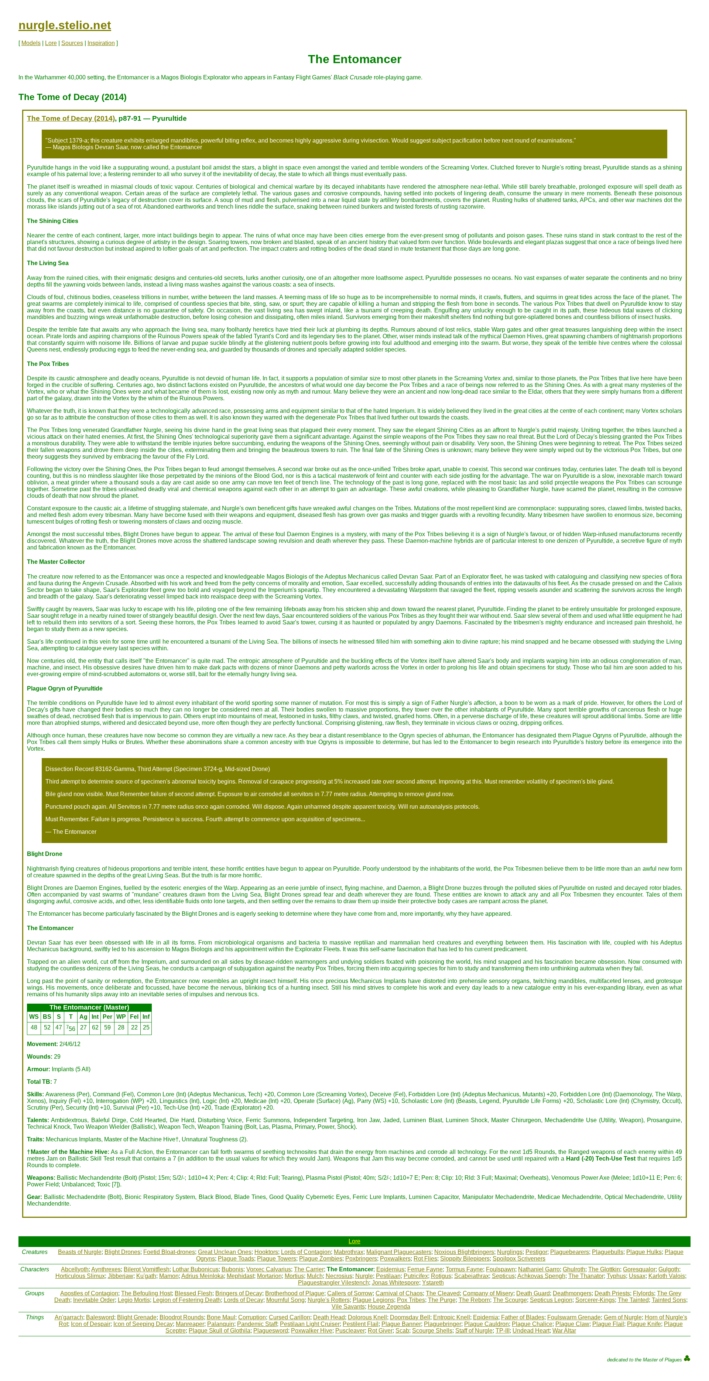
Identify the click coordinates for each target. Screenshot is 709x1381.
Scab (402, 1330)
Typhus (616, 1276)
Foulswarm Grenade (574, 1317)
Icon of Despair (90, 1324)
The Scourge (510, 1300)
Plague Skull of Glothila (219, 1330)
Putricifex (416, 1276)
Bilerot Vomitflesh (146, 1269)
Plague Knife (644, 1324)
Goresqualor (639, 1269)
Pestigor (536, 1252)
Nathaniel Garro (539, 1269)
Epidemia (485, 1317)
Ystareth (433, 1282)
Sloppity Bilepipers (465, 1258)
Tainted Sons (669, 1300)
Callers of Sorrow (350, 1293)
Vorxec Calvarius (268, 1269)
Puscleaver (350, 1330)
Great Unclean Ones (224, 1252)
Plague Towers (276, 1258)
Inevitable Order (94, 1300)
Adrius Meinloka (202, 1276)
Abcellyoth (75, 1269)
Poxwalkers (395, 1258)
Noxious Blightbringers (464, 1252)
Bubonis (232, 1269)
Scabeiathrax (471, 1276)
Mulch (315, 1276)
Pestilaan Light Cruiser (310, 1324)
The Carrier (309, 1269)
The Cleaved (443, 1293)
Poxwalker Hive (311, 1330)
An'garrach (69, 1317)
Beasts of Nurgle (80, 1252)
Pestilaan (388, 1276)
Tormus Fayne (464, 1269)
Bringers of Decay (238, 1293)
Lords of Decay (243, 1300)
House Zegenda (389, 1306)
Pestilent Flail (361, 1324)
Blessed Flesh (193, 1293)
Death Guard (533, 1293)
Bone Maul (221, 1317)
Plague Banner (401, 1324)
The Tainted (633, 1300)
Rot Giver (380, 1330)
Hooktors (266, 1252)
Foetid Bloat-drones (169, 1252)
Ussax (637, 1276)
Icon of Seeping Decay (143, 1324)
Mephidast (240, 1276)
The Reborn (474, 1300)
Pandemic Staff (257, 1324)
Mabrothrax (348, 1252)
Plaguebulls (607, 1252)
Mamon (169, 1276)
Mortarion (269, 1276)
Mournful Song (285, 1300)
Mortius (294, 1276)
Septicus (503, 1276)
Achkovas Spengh (541, 1276)
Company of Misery (488, 1293)
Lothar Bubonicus (195, 1269)
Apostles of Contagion (89, 1293)
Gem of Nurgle (623, 1317)
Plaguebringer (442, 1324)
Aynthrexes (106, 1269)
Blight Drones (122, 1252)
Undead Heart (531, 1330)
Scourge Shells (432, 1330)
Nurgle (364, 1276)
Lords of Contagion (306, 1252)
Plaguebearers (569, 1252)
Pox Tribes (411, 1300)
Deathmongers (572, 1293)
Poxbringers (361, 1258)
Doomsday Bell (410, 1317)
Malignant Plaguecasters (398, 1252)
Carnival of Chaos (399, 1293)
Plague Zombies (320, 1258)
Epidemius (390, 1269)
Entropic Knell (451, 1317)
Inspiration (101, 43)
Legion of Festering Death (187, 1300)
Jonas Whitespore (395, 1282)
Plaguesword (270, 1330)
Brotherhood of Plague (294, 1293)
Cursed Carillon (289, 1317)
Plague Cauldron (486, 1324)
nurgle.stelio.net (64, 25)
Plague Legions (373, 1300)
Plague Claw (572, 1324)
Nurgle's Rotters (329, 1300)
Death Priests (612, 1293)
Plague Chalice (532, 1324)
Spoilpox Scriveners (519, 1258)
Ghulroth (574, 1269)
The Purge (442, 1300)
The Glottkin (604, 1269)
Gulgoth (668, 1269)
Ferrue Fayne (425, 1269)
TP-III (503, 1330)
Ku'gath (146, 1276)
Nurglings (510, 1252)
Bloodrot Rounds (182, 1317)
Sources (72, 43)
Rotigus (441, 1276)
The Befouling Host (146, 1293)
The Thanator (586, 1276)
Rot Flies (425, 1258)
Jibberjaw (120, 1276)
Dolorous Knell (367, 1317)
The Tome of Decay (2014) (71, 118)
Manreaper (190, 1324)
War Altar (564, 1330)
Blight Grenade (137, 1317)
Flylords (643, 1293)
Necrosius (339, 1276)
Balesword (100, 1317)
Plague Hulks (644, 1252)
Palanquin (220, 1324)
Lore (51, 43)
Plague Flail (608, 1324)
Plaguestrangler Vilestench (333, 1282)
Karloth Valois (666, 1276)
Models (31, 43)
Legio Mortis (134, 1300)
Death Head (329, 1317)
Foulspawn (500, 1269)
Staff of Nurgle (474, 1330)
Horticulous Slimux (80, 1276)
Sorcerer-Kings (595, 1300)
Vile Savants (348, 1306)
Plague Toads (236, 1258)
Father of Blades (522, 1317)
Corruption (252, 1317)
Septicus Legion (551, 1300)
